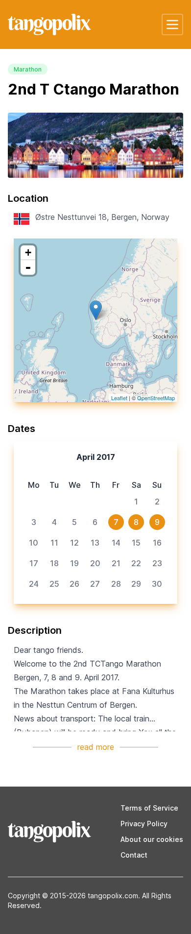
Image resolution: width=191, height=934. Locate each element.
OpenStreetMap (156, 398)
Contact (133, 855)
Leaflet (119, 398)
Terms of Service (149, 808)
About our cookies (151, 839)
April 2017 (95, 457)
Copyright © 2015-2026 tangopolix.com (73, 895)
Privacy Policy (143, 823)
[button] (172, 24)
